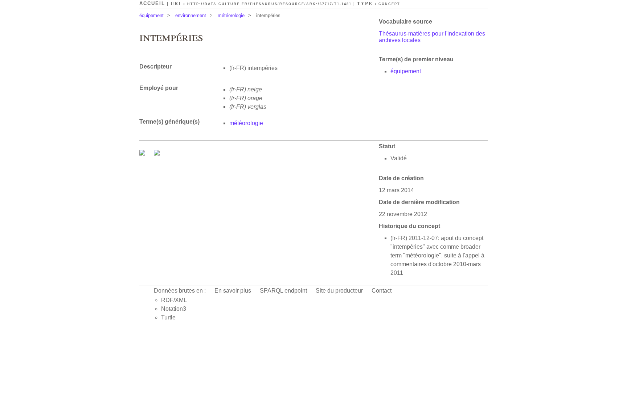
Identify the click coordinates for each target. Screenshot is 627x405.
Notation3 (173, 309)
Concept (389, 4)
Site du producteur (339, 291)
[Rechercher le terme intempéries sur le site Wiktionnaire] (157, 153)
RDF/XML (174, 300)
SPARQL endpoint (283, 291)
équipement (151, 15)
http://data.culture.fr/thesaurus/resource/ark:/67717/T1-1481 (269, 4)
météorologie (231, 15)
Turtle (168, 317)
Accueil (152, 3)
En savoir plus (232, 291)
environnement (190, 15)
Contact (382, 291)
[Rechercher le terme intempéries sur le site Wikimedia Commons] (143, 153)
